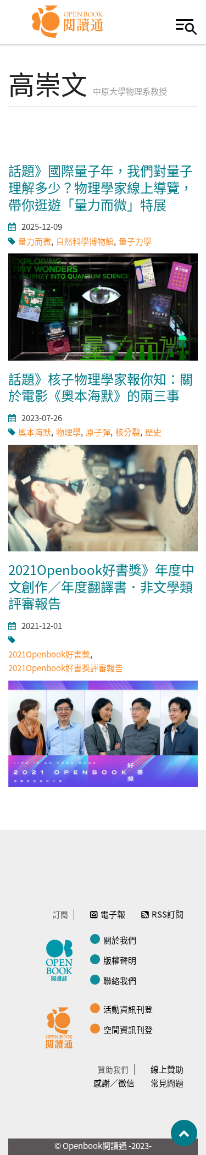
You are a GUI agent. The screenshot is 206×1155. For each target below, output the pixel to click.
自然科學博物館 (85, 241)
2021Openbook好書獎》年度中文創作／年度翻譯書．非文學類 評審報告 (101, 586)
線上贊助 (167, 1069)
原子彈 (98, 432)
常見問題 (167, 1082)
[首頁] (68, 21)
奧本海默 (34, 432)
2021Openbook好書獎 (49, 654)
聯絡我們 (119, 980)
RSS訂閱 (167, 914)
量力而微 (34, 241)
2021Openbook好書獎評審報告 (65, 667)
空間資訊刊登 (128, 1029)
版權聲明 (119, 960)
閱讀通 (62, 1026)
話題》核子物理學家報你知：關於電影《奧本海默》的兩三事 (100, 387)
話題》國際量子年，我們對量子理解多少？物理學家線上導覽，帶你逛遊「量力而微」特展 (100, 187)
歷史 (153, 432)
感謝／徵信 (114, 1082)
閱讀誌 (62, 958)
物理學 (68, 432)
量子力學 (135, 241)
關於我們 (119, 940)
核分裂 (127, 432)
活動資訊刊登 (128, 1009)
